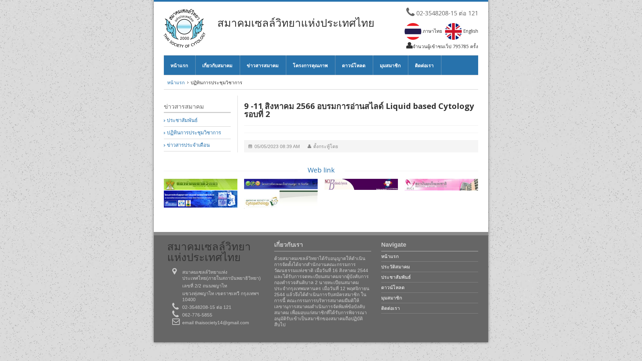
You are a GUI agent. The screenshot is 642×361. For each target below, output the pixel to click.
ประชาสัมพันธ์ (182, 120)
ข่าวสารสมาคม (263, 65)
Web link (321, 169)
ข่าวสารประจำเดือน (188, 145)
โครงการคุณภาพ (310, 65)
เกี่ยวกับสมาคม (217, 65)
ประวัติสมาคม (395, 266)
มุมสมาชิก (390, 65)
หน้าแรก (179, 65)
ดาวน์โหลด (353, 65)
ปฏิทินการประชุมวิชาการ (194, 132)
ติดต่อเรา (424, 65)
